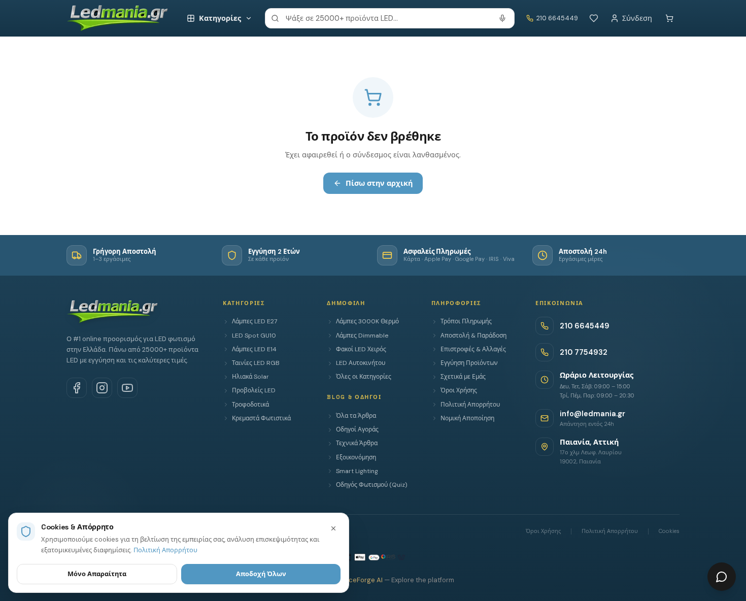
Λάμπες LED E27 (254, 321)
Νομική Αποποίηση (467, 418)
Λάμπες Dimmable (362, 335)
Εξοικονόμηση (356, 457)
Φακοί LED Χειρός (361, 349)
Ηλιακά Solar (250, 377)
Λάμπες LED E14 (254, 349)
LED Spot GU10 (254, 335)
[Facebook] (76, 388)
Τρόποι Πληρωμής (466, 321)
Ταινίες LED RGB (256, 363)
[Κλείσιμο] (333, 528)
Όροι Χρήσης (458, 390)
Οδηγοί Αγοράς (357, 429)
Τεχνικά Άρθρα (357, 443)
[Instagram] (102, 388)
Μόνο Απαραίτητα (96, 574)
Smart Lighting (357, 471)
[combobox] (390, 18)
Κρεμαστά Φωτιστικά (261, 418)
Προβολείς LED (254, 390)
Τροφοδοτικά (250, 404)
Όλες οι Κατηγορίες (363, 377)
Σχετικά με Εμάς (463, 377)
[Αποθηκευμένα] (594, 18)
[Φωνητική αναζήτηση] (502, 18)
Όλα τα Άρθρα (356, 416)
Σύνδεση (637, 18)
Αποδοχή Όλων (261, 574)
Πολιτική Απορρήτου (470, 404)
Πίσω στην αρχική (379, 183)
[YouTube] (127, 388)
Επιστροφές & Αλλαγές (473, 349)
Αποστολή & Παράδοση (473, 335)
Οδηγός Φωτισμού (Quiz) (371, 485)
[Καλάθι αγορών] (669, 18)
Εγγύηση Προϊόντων (469, 363)
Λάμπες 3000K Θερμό (367, 321)
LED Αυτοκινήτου (360, 363)
